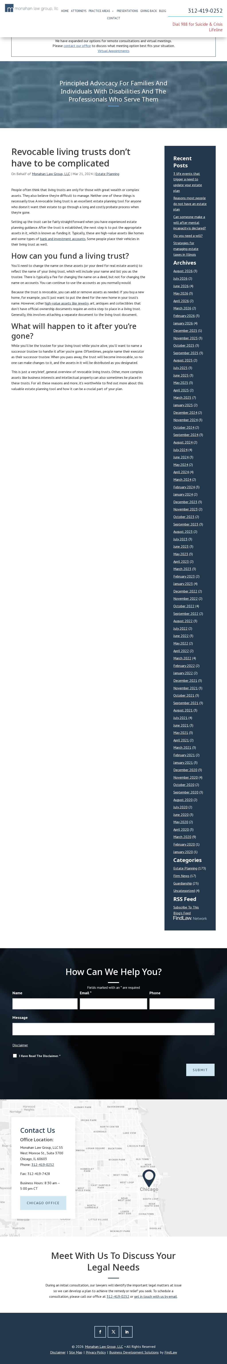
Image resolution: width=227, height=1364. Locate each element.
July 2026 (180, 278)
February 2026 (184, 315)
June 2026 (181, 286)
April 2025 (181, 390)
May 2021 (180, 732)
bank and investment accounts (63, 238)
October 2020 (183, 784)
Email (86, 992)
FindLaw (170, 1352)
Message (20, 1017)
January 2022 (183, 673)
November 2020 (185, 777)
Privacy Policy (96, 1352)
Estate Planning (107, 174)
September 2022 (185, 613)
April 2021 (181, 740)
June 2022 (181, 635)
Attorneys (78, 11)
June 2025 (181, 375)
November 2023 (185, 509)
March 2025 (182, 397)
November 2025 (185, 338)
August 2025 (183, 360)
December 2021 (185, 680)
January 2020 (183, 852)
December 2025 (185, 330)
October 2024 (183, 427)
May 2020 (180, 822)
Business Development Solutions (134, 1352)
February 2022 (184, 665)
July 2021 (180, 717)
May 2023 (180, 554)
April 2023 (181, 561)
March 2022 (182, 658)
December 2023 (185, 502)
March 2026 (182, 308)
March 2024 (182, 479)
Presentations (127, 11)
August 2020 (183, 799)
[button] (222, 1331)
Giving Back (148, 11)
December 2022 (185, 591)
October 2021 (183, 695)
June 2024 (181, 457)
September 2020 (185, 792)
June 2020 (181, 814)
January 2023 (183, 583)
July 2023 (180, 539)
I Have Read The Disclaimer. (39, 1056)
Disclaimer (20, 1045)
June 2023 (181, 546)
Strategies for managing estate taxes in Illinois (185, 248)
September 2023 (185, 524)
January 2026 (183, 323)
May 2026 (180, 293)
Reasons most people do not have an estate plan (190, 203)
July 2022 (180, 628)
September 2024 (185, 434)
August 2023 (183, 531)
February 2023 (184, 576)
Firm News (181, 876)
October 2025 (183, 345)
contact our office (77, 45)
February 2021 (184, 755)
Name (17, 992)
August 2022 (183, 621)
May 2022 (180, 643)
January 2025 (183, 405)
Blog (162, 11)
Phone (154, 992)
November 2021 (185, 688)
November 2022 (185, 598)
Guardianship (182, 883)
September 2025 (185, 353)
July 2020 (180, 807)
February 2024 (184, 487)
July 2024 (180, 450)
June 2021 (181, 725)
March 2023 (182, 569)
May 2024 (180, 464)
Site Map (75, 1352)
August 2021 (183, 710)
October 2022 (183, 606)
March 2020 (182, 836)
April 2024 (181, 472)
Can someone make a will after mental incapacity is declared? (189, 222)
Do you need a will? (188, 235)
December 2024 (185, 412)
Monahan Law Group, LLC (51, 174)
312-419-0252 (205, 10)
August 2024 (183, 442)
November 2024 (185, 420)
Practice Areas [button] (99, 11)
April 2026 (181, 301)
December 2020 (185, 770)
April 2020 (181, 829)
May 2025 (180, 382)
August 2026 (183, 271)
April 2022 (181, 651)
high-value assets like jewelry (66, 303)
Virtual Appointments (113, 51)
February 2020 (184, 844)
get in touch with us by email (155, 1296)
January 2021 (183, 762)
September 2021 (185, 703)
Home (65, 11)
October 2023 (183, 516)
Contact (113, 18)
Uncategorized (184, 890)
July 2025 (180, 367)
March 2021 (182, 747)
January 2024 (183, 494)
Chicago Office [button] (43, 1203)
